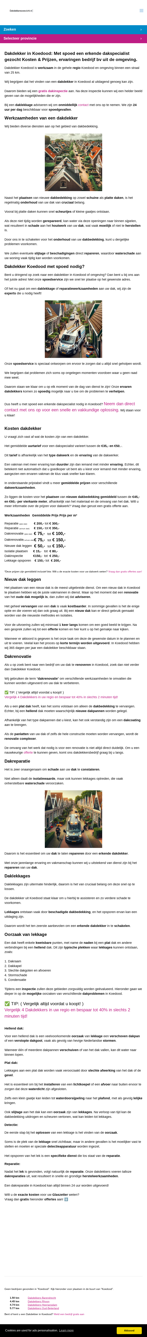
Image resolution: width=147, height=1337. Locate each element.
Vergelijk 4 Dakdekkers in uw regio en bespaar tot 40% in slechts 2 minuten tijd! (61, 697)
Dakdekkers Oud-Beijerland (43, 1308)
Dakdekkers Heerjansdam (42, 1305)
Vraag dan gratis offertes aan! (125, 571)
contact (83, 105)
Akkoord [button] (129, 1330)
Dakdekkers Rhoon (38, 1301)
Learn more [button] (66, 1330)
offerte (28, 752)
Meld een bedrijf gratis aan (69, 1314)
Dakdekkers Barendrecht (42, 1298)
